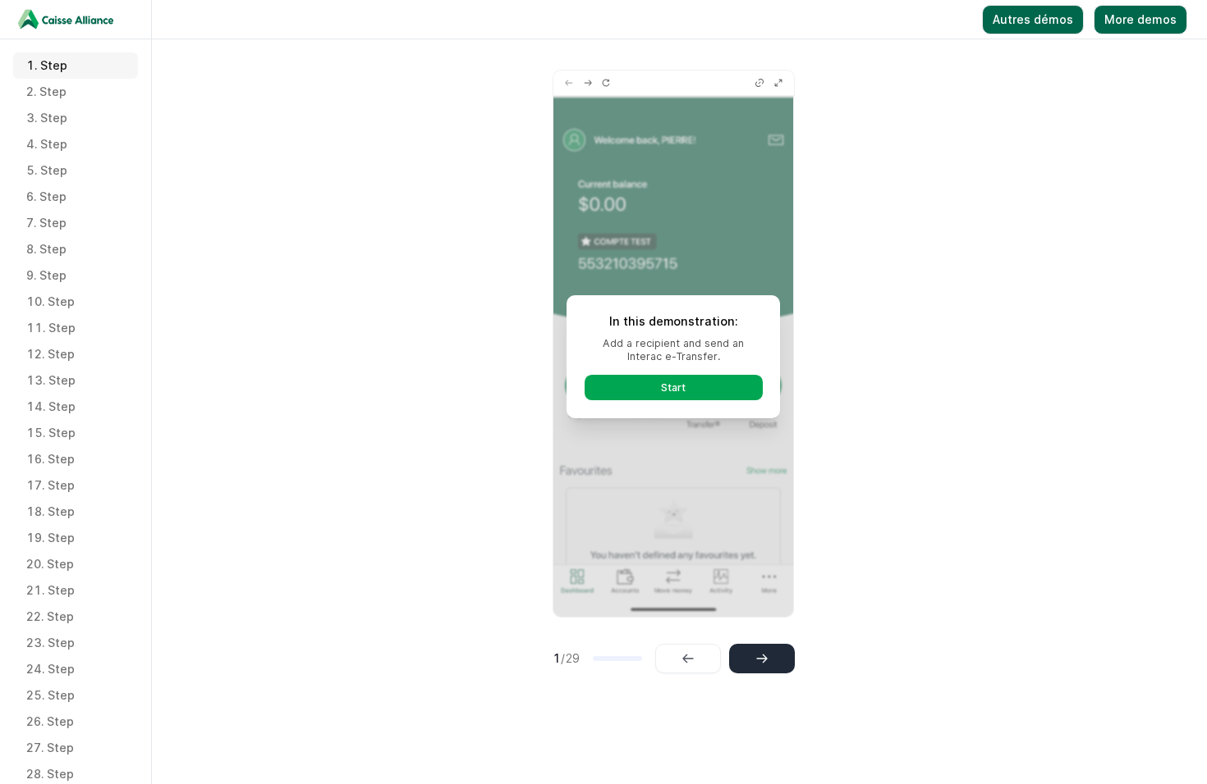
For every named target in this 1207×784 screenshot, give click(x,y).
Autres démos (1033, 19)
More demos (1140, 19)
